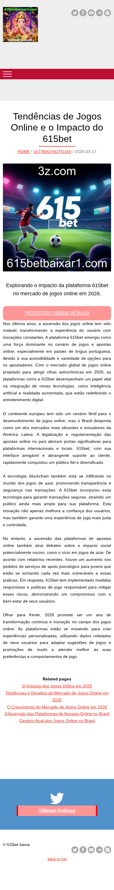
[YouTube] (91, 12)
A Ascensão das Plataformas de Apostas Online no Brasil (57, 713)
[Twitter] (74, 12)
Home (24, 151)
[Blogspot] (107, 12)
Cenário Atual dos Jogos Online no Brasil (57, 720)
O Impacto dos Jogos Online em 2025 (57, 686)
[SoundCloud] (99, 12)
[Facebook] (83, 12)
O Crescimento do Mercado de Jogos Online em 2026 (57, 707)
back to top (57, 859)
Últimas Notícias (52, 151)
